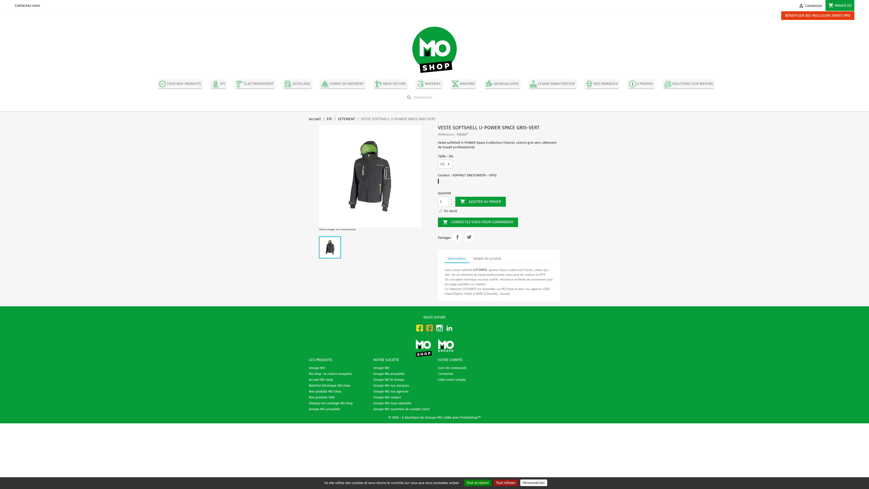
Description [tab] (457, 258)
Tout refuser (506, 483)
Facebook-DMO (429, 328)
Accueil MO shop (321, 380)
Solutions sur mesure (692, 84)
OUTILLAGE (300, 84)
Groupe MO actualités (324, 409)
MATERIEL (432, 84)
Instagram (439, 328)
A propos (644, 84)
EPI (222, 84)
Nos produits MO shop (325, 391)
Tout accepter (477, 483)
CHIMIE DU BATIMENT (346, 84)
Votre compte (450, 360)
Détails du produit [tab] (487, 258)
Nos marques (605, 84)
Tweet (469, 237)
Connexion (445, 374)
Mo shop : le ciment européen (330, 374)
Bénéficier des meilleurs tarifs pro (817, 15)
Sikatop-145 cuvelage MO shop (331, 403)
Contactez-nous (27, 5)
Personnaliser (534, 483)
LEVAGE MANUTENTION (556, 84)
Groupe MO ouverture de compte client (401, 409)
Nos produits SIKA (322, 397)
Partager (457, 237)
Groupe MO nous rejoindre (392, 403)
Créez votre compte (452, 380)
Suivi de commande (452, 368)
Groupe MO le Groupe (388, 380)
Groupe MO (317, 368)
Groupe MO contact (387, 397)
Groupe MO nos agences (390, 391)
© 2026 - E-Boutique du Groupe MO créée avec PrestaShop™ (434, 417)
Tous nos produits (183, 84)
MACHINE (467, 84)
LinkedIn (449, 328)
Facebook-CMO (419, 328)
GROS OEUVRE (394, 84)
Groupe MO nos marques (391, 386)
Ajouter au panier (480, 201)
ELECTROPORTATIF (258, 84)
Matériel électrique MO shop (329, 386)
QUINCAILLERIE (506, 84)
